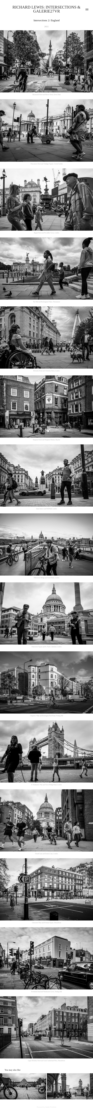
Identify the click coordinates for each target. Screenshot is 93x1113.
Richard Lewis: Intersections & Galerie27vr (46, 9)
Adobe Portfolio (50, 1107)
